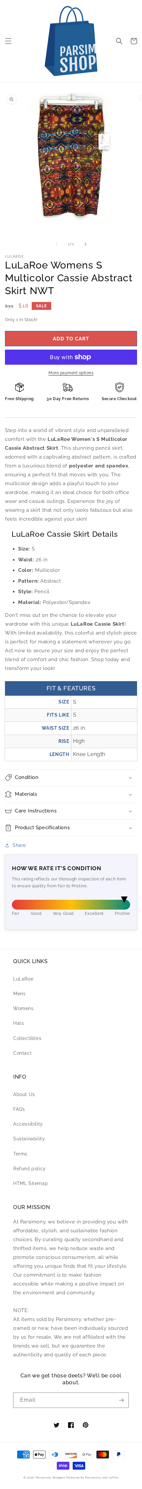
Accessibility (28, 1124)
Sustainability (29, 1138)
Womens (23, 1008)
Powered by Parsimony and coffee (92, 1477)
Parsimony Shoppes (50, 1477)
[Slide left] (56, 244)
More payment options (71, 373)
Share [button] (19, 845)
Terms (20, 1153)
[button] (8, 41)
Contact (22, 1053)
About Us (24, 1094)
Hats (18, 1023)
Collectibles (27, 1038)
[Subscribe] (121, 1400)
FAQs (19, 1109)
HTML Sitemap (30, 1183)
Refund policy (29, 1168)
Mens (19, 993)
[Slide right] (85, 244)
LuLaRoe (23, 979)
